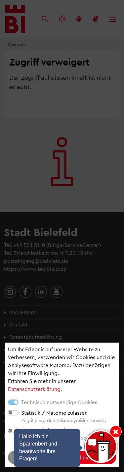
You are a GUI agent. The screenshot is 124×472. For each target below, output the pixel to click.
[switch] (13, 412)
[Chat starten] (100, 446)
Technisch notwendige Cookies (59, 402)
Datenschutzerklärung (34, 389)
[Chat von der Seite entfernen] (116, 432)
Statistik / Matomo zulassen (54, 412)
